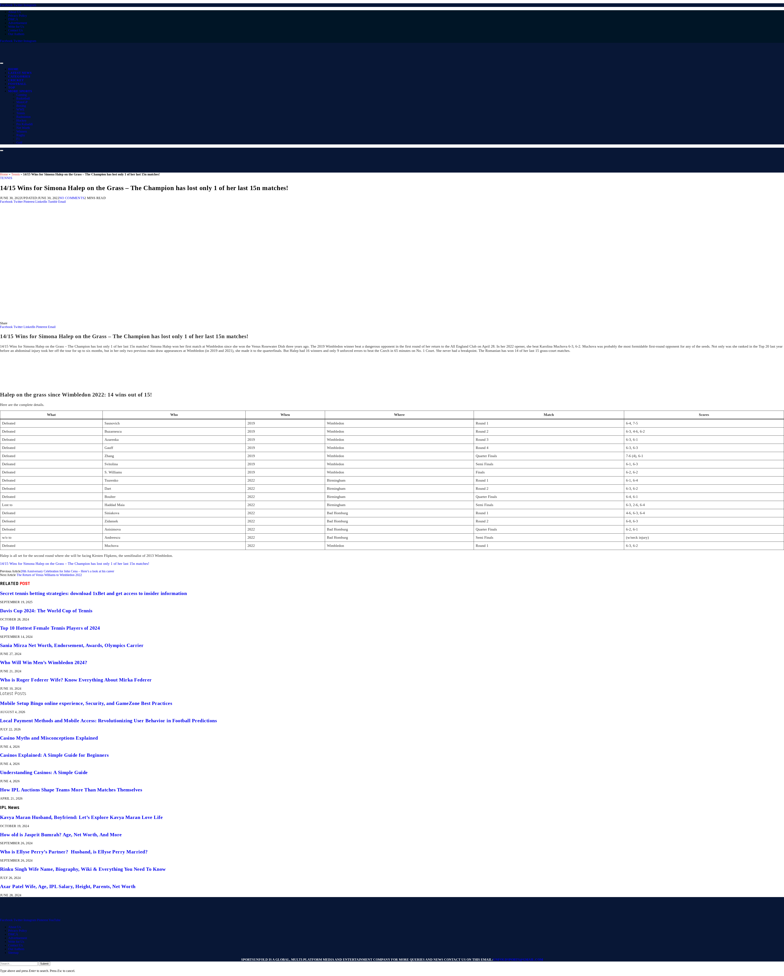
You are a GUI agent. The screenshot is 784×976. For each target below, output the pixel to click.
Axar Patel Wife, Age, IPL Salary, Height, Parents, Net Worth (68, 886)
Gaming (21, 94)
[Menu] (1, 63)
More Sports (20, 91)
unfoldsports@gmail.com (518, 959)
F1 (18, 139)
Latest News (19, 72)
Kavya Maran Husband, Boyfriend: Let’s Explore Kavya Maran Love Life (81, 817)
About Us (14, 12)
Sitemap (13, 952)
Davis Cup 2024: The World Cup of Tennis (46, 610)
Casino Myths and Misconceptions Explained (49, 738)
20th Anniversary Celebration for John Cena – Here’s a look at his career (67, 571)
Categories (19, 76)
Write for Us (16, 26)
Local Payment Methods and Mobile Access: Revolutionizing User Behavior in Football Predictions (108, 720)
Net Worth (23, 128)
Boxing (21, 105)
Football (17, 83)
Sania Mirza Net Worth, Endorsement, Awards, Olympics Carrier (72, 645)
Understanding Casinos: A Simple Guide (44, 772)
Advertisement (17, 23)
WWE (20, 109)
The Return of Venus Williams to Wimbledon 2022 (49, 575)
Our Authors (16, 34)
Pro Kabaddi (24, 124)
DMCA (13, 19)
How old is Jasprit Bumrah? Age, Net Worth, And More (61, 834)
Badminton (23, 117)
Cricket (16, 80)
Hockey (21, 120)
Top (11, 87)
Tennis (20, 113)
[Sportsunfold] (106, 62)
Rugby (20, 135)
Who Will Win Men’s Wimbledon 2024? (43, 662)
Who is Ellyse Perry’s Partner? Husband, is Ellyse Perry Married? (74, 851)
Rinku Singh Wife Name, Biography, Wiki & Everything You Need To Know (83, 869)
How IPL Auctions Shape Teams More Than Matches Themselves (71, 789)
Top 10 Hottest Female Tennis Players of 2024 (50, 628)
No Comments (72, 198)
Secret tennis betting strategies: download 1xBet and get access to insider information (93, 593)
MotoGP (22, 102)
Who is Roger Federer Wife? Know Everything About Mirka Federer (76, 679)
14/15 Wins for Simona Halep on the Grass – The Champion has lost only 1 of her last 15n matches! (74, 564)
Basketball (23, 98)
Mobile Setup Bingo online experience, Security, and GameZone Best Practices (86, 703)
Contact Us (15, 30)
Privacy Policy (17, 15)
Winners (21, 131)
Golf (19, 142)
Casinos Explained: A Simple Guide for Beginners (54, 755)
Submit (44, 963)
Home (13, 69)
